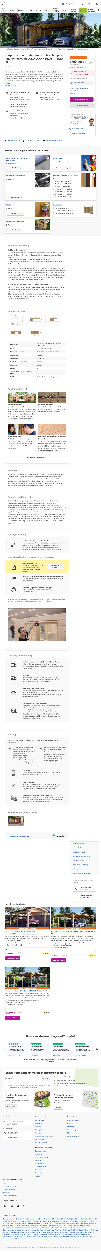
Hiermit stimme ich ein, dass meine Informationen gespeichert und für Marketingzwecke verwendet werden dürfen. (29, 1086)
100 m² (69, 1225)
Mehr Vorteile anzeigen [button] (37, 457)
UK (52, 1247)
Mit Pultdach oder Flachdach (59, 1221)
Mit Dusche (36, 1236)
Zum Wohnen (53, 1223)
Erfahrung (70, 1127)
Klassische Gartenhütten (28, 1219)
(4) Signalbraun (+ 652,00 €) (63, 189)
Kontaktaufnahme (73, 1136)
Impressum (6, 1192)
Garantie (38, 1133)
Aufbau (37, 1176)
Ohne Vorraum (17, 1236)
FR (55, 1247)
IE (78, 1247)
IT (58, 1247)
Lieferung (38, 1127)
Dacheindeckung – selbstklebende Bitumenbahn (18, 159)
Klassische (92, 1223)
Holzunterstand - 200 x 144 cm (16, 221)
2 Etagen (76, 1225)
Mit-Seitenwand (67, 1234)
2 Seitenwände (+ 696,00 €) (63, 208)
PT (64, 1247)
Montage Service (40, 1130)
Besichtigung (71, 1130)
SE (70, 1247)
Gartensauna (85, 1234)
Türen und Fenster (41, 1166)
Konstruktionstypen (41, 1157)
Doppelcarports (25, 1234)
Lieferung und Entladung (80, 865)
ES (61, 1247)
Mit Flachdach (74, 1232)
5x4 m (13, 1223)
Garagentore (39, 1170)
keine (56, 179)
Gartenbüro (84, 1219)
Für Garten (44, 1223)
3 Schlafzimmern (19, 1228)
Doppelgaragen (35, 1232)
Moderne (40, 1219)
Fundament (39, 1154)
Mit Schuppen (12, 1221)
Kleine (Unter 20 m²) (58, 1219)
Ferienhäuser (63, 1223)
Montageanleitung (78, 860)
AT (73, 1247)
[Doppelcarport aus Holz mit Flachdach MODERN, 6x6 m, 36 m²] (73, 918)
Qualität (69, 1123)
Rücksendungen (40, 1139)
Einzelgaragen (24, 1232)
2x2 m (81, 1221)
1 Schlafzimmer (85, 1225)
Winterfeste (47, 1219)
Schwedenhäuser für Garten (12, 1230)
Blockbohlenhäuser (33, 1223)
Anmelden (45, 1078)
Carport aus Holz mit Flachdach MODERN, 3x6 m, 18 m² (26, 991)
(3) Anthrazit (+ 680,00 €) (62, 186)
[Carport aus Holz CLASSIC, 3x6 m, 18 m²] (27, 918)
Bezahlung (38, 1123)
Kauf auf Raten (79, 82)
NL (67, 1247)
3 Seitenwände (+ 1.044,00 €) (64, 210)
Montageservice (58, 158)
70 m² (64, 1225)
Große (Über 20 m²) (73, 1219)
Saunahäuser (7, 1236)
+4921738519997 (79, 118)
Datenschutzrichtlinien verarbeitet (67, 1086)
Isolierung (38, 1160)
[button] (16, 319)
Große (18, 1225)
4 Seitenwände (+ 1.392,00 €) (64, 213)
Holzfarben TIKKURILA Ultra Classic (65, 175)
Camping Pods (21, 1223)
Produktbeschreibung (79, 843)
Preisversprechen (41, 1142)
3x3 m (86, 1221)
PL (75, 1247)
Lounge (91, 1219)
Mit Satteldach (44, 1221)
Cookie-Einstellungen (10, 1195)
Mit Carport (55, 1232)
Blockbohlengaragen (87, 1232)
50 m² (59, 1225)
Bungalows (43, 1225)
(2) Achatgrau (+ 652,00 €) (63, 184)
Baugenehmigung (40, 1151)
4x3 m (92, 1221)
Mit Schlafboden (33, 1221)
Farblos (8, 205)
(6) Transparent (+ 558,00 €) (63, 194)
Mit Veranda (34, 1230)
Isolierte (76, 1223)
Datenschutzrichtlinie (9, 1186)
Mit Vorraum (27, 1236)
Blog (68, 1133)
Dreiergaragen (45, 1232)
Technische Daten (78, 848)
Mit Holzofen (58, 1236)
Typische (66, 1228)
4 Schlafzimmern (31, 1228)
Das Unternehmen (73, 1120)
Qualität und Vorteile (79, 852)
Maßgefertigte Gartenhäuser (44, 1136)
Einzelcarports (14, 1234)
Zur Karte (58, 1107)
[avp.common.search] (98, 10)
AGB (4, 1183)
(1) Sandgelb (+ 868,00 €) (63, 181)
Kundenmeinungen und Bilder (82, 873)
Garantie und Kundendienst (81, 856)
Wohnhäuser (25, 1225)
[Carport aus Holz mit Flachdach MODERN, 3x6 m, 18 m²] (27, 978)
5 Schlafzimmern (43, 1228)
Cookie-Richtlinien (9, 1189)
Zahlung (75, 869)
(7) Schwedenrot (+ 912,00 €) (64, 196)
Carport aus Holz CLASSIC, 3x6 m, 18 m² (20, 931)
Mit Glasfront (74, 1221)
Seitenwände (57, 205)
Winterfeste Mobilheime (62, 1230)
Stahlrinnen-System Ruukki (15, 175)
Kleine (71, 1223)
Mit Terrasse (23, 1221)
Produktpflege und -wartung (44, 1173)
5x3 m (8, 1223)
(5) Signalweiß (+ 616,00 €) (63, 191)
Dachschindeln (40, 1163)
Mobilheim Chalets (77, 1230)
